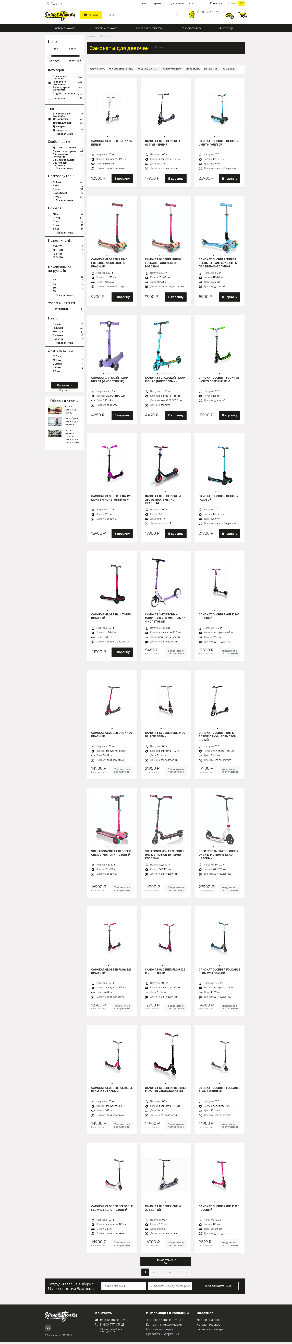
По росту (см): (59, 240)
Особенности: (59, 142)
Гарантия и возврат (211, 1329)
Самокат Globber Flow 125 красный (111, 971)
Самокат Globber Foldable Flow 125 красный (112, 1089)
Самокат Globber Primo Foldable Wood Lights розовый (163, 263)
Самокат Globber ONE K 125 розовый (219, 1208)
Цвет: (52, 318)
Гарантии (158, 3)
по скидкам (229, 69)
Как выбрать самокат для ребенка (71, 421)
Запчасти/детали (190, 28)
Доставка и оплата (210, 1319)
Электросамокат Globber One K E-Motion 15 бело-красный (218, 855)
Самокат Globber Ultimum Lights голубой (219, 142)
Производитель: (61, 176)
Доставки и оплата (181, 3)
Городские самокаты (149, 28)
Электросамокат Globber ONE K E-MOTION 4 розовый (111, 853)
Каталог (93, 14)
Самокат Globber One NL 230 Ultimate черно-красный (163, 500)
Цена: (52, 42)
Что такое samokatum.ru (163, 1319)
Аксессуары (227, 28)
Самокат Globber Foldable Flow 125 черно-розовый (166, 1089)
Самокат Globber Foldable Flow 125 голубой (219, 971)
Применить (64, 385)
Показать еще (166, 1260)
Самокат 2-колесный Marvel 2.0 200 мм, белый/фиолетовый (165, 618)
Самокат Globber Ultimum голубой (219, 498)
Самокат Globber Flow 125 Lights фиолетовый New (111, 498)
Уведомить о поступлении (176, 652)
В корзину (122, 178)
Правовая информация (162, 1334)
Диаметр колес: (60, 350)
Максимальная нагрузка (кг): (59, 269)
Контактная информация (164, 1324)
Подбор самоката (64, 28)
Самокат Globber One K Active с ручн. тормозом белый (217, 736)
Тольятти (56, 3)
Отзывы (235, 3)
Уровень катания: (62, 303)
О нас (143, 3)
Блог (201, 3)
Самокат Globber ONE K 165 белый (111, 142)
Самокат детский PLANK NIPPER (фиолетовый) (109, 379)
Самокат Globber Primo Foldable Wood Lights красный (109, 263)
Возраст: (55, 208)
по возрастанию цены (121, 69)
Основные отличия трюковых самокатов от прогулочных (72, 436)
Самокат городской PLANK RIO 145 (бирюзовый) (165, 379)
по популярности (172, 69)
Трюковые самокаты (105, 28)
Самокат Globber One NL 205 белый (163, 1208)
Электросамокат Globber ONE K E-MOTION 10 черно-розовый (165, 855)
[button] (107, 136)
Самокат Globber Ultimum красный (111, 616)
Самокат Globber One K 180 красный (111, 734)
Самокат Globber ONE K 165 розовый (219, 616)
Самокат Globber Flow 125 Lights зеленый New (219, 379)
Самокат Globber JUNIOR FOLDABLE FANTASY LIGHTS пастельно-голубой (218, 263)
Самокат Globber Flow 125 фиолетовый (165, 971)
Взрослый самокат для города (71, 409)
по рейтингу (193, 69)
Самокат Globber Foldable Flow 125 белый (219, 1089)
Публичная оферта (159, 1329)
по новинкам (211, 69)
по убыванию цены (148, 69)
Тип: (51, 108)
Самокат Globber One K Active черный (162, 142)
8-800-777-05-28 (208, 12)
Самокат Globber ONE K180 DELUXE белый (165, 734)
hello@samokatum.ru (114, 1319)
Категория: (56, 70)
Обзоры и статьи (64, 401)
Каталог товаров (208, 1324)
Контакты (216, 3)
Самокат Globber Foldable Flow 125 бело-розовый (112, 1208)
